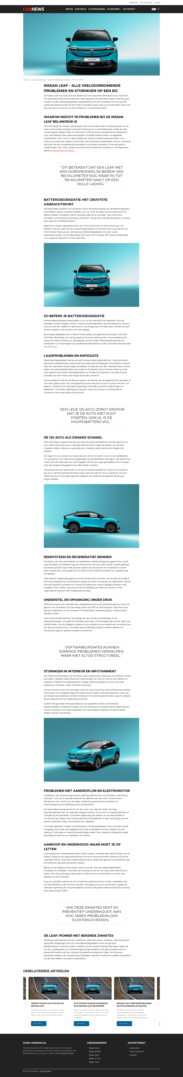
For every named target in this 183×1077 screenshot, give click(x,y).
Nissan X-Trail (94, 1059)
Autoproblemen (38, 79)
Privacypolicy (45, 1071)
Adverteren (133, 3)
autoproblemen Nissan (63, 150)
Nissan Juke (94, 1062)
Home (26, 79)
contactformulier (66, 1053)
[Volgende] (157, 1002)
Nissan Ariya (94, 1055)
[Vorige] (25, 1002)
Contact (157, 3)
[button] (158, 9)
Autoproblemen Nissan (59, 79)
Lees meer (37, 1024)
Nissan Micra (94, 1048)
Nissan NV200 (95, 1052)
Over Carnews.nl (146, 3)
